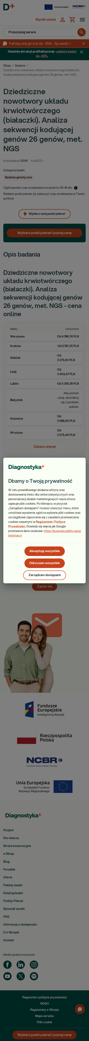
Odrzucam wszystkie (44, 563)
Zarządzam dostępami (45, 575)
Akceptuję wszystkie (44, 551)
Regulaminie (44, 522)
